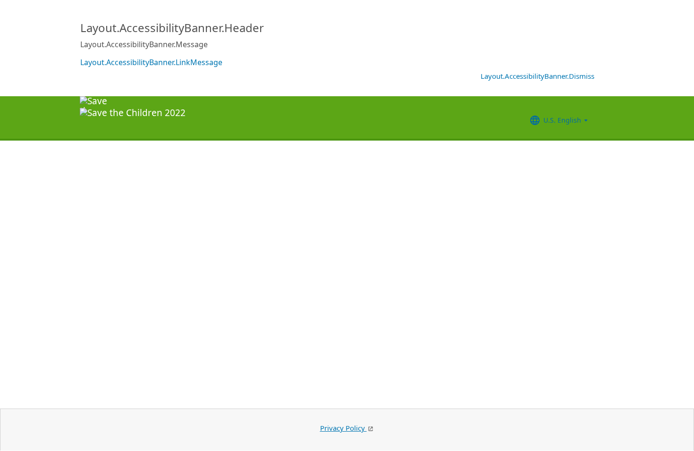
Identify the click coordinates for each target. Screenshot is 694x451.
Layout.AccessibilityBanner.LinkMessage (151, 62)
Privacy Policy (343, 428)
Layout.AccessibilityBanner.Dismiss (537, 76)
